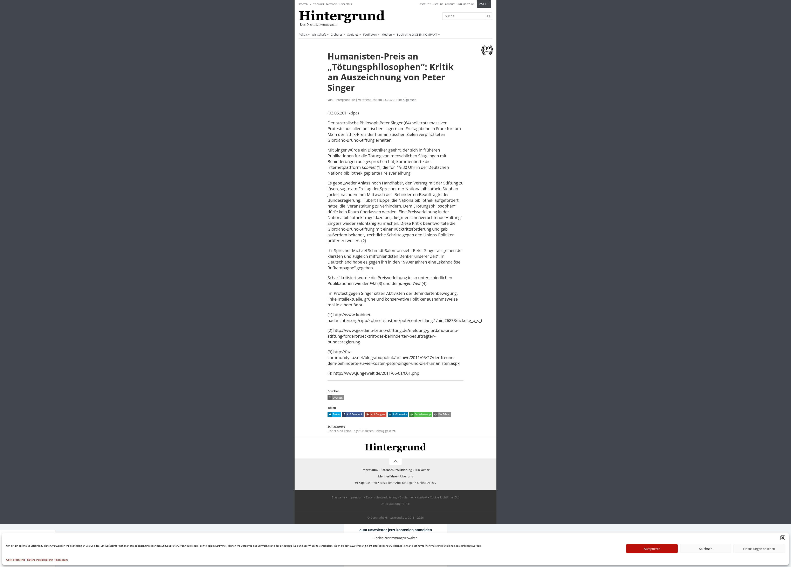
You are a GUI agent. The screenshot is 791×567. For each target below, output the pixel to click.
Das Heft (484, 4)
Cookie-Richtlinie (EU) (444, 497)
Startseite (425, 4)
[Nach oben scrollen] (395, 461)
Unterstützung (465, 4)
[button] (783, 538)
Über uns (438, 4)
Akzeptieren (652, 549)
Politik (303, 34)
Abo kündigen (404, 483)
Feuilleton (370, 34)
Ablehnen (705, 549)
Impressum (61, 559)
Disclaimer (422, 470)
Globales (337, 34)
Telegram (318, 4)
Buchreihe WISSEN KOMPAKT (417, 34)
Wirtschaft (319, 34)
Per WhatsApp (422, 414)
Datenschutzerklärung (40, 559)
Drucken (337, 397)
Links (406, 504)
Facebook (331, 4)
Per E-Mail (444, 414)
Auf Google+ (377, 414)
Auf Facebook (354, 414)
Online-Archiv (426, 483)
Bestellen (386, 483)
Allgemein (410, 100)
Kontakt (450, 4)
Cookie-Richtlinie (15, 559)
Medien (386, 34)
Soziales (352, 34)
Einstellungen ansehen (759, 549)
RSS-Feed (303, 4)
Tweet (336, 414)
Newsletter (345, 4)
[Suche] (488, 16)
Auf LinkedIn (399, 414)
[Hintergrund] (342, 16)
